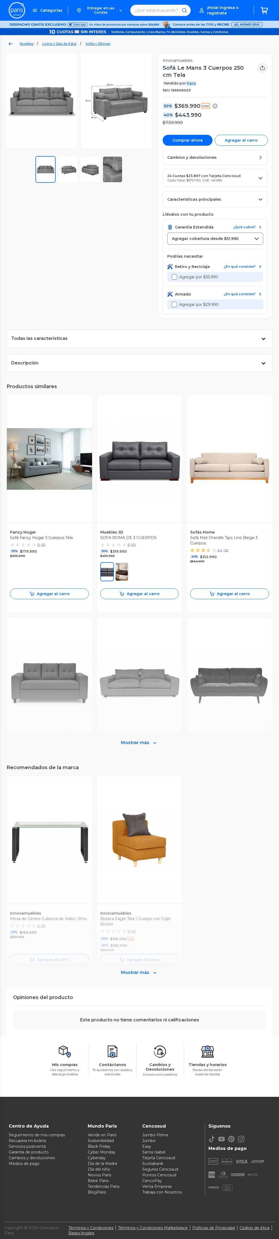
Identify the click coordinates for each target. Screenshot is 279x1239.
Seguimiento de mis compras (37, 1135)
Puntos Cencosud (159, 1175)
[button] (99, 10)
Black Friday (99, 1146)
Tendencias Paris (103, 1186)
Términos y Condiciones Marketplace (153, 1227)
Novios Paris (99, 1175)
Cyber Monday (102, 1152)
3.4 (219, 550)
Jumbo (149, 1140)
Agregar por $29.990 (199, 304)
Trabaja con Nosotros (162, 1192)
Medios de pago (24, 1163)
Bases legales (81, 1233)
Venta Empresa (157, 1186)
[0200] (122, 571)
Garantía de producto (29, 1152)
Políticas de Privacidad (213, 1227)
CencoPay (152, 1180)
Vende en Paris (102, 1135)
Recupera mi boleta (27, 1140)
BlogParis (97, 1192)
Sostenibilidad (101, 1140)
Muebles (27, 44)
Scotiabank (152, 1163)
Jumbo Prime (155, 1135)
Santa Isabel (153, 1152)
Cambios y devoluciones (32, 1157)
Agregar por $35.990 (198, 277)
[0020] (107, 571)
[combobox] (215, 239)
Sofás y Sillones (98, 44)
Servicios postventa (27, 1146)
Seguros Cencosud (160, 1169)
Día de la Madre (102, 1163)
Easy (146, 1146)
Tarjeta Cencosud (158, 1157)
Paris (191, 83)
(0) (43, 545)
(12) (226, 550)
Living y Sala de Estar (59, 44)
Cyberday (97, 1157)
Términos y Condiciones (90, 1227)
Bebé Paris (98, 1180)
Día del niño (99, 1169)
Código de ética (254, 1227)
